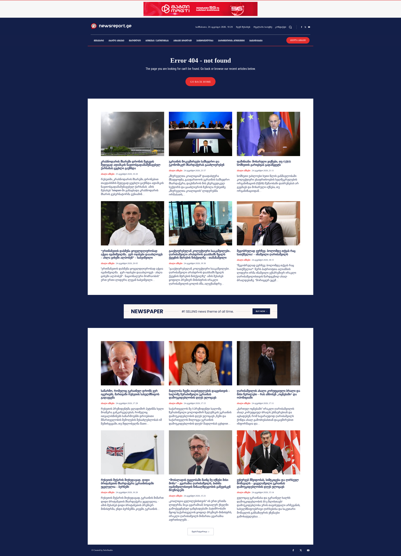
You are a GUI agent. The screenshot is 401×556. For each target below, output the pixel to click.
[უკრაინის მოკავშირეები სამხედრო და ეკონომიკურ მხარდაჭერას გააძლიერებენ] (200, 134)
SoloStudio (108, 550)
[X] (305, 27)
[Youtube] (309, 27)
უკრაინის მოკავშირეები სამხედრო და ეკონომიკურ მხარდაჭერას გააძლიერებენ (196, 163)
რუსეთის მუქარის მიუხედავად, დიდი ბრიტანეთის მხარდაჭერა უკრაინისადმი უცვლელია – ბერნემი (127, 483)
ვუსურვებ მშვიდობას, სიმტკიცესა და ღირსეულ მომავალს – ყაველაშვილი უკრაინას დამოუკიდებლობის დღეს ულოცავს (268, 483)
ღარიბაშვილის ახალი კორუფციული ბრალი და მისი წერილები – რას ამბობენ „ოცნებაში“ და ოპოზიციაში (268, 394)
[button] (290, 27)
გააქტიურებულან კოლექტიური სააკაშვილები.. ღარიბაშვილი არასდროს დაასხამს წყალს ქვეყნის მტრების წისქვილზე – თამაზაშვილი (200, 254)
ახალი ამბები (108, 174)
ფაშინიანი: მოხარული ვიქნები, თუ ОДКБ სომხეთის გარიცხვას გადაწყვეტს (264, 163)
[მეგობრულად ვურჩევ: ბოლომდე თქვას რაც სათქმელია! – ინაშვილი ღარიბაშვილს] (268, 223)
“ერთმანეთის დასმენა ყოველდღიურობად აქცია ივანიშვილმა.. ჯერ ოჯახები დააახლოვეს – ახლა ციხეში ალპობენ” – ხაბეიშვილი (132, 254)
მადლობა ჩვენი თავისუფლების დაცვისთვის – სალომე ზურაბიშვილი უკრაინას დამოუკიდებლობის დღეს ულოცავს (199, 394)
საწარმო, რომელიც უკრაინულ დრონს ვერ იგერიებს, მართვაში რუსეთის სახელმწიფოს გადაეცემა (130, 394)
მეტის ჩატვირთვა (199, 531)
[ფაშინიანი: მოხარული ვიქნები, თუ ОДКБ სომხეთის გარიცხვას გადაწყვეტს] (268, 134)
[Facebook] (301, 27)
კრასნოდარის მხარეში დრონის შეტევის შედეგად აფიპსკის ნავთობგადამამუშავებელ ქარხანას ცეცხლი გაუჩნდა (130, 165)
